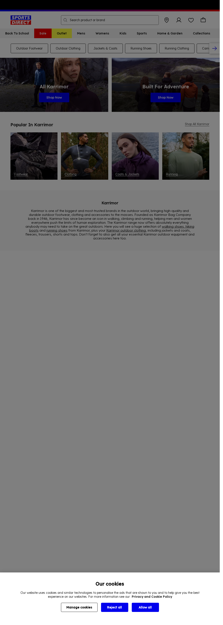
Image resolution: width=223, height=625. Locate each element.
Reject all (114, 607)
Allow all (145, 607)
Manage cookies (79, 607)
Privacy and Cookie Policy (152, 597)
